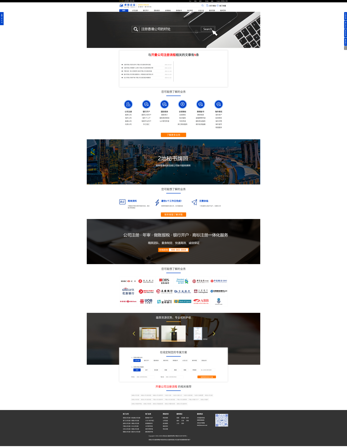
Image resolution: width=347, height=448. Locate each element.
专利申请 (182, 121)
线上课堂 (121, 1)
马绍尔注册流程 (188, 395)
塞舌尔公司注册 (135, 431)
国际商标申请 (149, 431)
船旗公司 (128, 121)
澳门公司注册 (126, 420)
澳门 (146, 370)
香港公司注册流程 (146, 399)
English (218, 1)
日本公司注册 (126, 429)
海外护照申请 (149, 429)
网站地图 (165, 417)
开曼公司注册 (126, 426)
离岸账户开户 (149, 417)
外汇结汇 (146, 124)
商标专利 (165, 360)
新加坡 (156, 370)
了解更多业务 (173, 135)
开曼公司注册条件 (158, 399)
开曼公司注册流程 (170, 399)
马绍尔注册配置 (198, 395)
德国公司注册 (126, 431)
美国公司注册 (135, 420)
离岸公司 (128, 115)
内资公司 (128, 124)
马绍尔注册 (168, 395)
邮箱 (212, 1)
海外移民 (190, 10)
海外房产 (218, 115)
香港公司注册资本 (182, 404)
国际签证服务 (200, 121)
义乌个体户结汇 (149, 420)
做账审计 (164, 115)
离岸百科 (223, 10)
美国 (175, 370)
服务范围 (212, 10)
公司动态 (165, 420)
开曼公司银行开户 (194, 399)
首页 (123, 10)
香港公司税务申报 (137, 404)
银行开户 (146, 10)
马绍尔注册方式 (177, 395)
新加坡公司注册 (135, 417)
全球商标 (168, 10)
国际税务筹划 (164, 118)
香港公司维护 (204, 399)
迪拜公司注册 (126, 423)
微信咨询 (345, 33)
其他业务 (204, 360)
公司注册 (135, 10)
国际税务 (157, 10)
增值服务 (218, 127)
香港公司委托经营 (170, 404)
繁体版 (223, 1)
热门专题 (222, 6)
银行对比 (345, 25)
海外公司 (128, 118)
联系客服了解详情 (173, 214)
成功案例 (127, 1)
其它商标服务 (182, 124)
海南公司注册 (135, 423)
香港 (137, 370)
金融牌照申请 (200, 118)
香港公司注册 (209, 395)
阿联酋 (194, 370)
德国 (185, 370)
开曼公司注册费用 (182, 399)
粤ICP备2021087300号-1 (180, 436)
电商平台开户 (146, 121)
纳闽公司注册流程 (146, 395)
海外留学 (218, 124)
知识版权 (182, 118)
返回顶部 (345, 48)
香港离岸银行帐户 (185, 439)
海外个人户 (146, 118)
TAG (190, 1)
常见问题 (132, 1)
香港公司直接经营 (158, 404)
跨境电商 (200, 115)
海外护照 (218, 121)
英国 (165, 370)
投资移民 (218, 118)
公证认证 (201, 10)
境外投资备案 (200, 124)
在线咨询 (345, 16)
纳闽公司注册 (135, 395)
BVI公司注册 (134, 426)
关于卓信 (212, 6)
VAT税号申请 (164, 121)
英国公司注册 (135, 429)
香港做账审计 (149, 423)
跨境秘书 (179, 10)
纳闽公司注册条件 (158, 395)
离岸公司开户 (146, 115)
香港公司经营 (147, 404)
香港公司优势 (135, 399)
